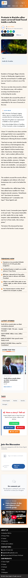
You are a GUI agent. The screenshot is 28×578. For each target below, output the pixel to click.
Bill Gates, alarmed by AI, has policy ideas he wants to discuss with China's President (14, 276)
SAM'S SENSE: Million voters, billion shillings (11, 334)
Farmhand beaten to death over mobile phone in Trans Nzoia (14, 270)
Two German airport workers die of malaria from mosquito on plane (13, 289)
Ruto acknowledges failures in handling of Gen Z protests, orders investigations (13, 125)
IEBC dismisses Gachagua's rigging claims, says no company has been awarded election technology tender (12, 115)
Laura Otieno (11, 27)
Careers (4, 538)
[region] (14, 372)
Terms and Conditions (7, 544)
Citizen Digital (5, 562)
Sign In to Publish (16, 466)
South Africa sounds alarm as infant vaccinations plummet (11, 325)
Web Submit (10, 427)
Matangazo (5, 572)
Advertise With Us (6, 533)
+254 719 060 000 (8, 550)
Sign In (23, 3)
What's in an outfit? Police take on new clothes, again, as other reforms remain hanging (14, 283)
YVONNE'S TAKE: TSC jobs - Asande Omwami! (12, 330)
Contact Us (5, 541)
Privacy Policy (5, 536)
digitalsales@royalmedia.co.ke (10, 553)
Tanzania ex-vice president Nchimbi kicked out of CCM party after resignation (13, 264)
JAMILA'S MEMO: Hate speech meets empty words (12, 339)
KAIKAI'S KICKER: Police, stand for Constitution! (11, 344)
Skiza (3, 570)
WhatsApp (15, 423)
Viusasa (4, 564)
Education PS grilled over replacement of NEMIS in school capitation (13, 120)
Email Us (21, 427)
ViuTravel (4, 567)
